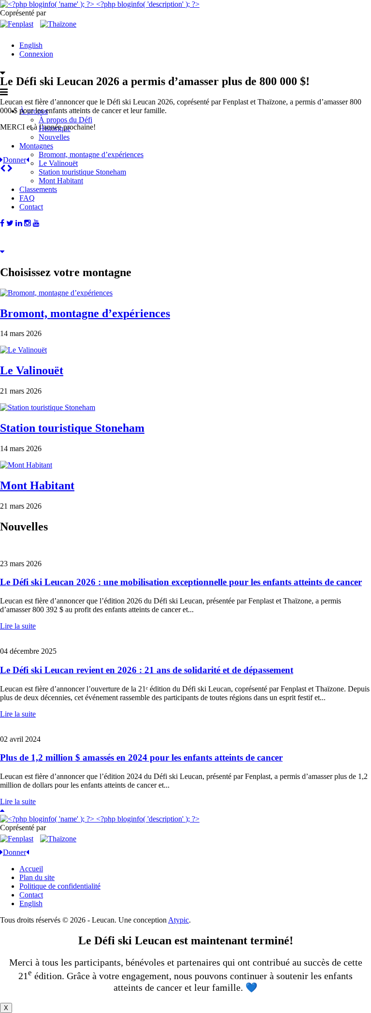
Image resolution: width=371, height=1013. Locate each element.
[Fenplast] (16, 24)
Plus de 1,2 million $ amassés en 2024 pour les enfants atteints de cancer (141, 757)
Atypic (178, 920)
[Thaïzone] (58, 24)
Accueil (31, 869)
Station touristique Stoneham (82, 172)
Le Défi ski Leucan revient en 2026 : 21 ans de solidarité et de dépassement (146, 670)
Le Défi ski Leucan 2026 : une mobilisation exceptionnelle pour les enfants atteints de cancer (181, 582)
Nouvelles (54, 137)
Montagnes (36, 146)
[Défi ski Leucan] (100, 4)
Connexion (36, 54)
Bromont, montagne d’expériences (91, 154)
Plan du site (37, 877)
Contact (31, 895)
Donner (14, 160)
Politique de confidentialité (59, 886)
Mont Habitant (37, 485)
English (31, 45)
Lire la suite (18, 626)
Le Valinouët (58, 163)
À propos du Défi (65, 120)
